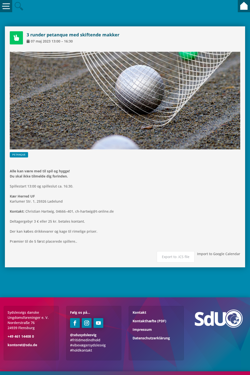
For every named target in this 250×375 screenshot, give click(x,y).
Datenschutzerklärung (151, 338)
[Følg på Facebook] (75, 323)
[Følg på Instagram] (87, 323)
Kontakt (139, 312)
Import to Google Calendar (218, 253)
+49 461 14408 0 (21, 336)
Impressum (142, 329)
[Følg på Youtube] (98, 323)
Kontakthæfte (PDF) (149, 321)
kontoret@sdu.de (22, 345)
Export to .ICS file (175, 256)
